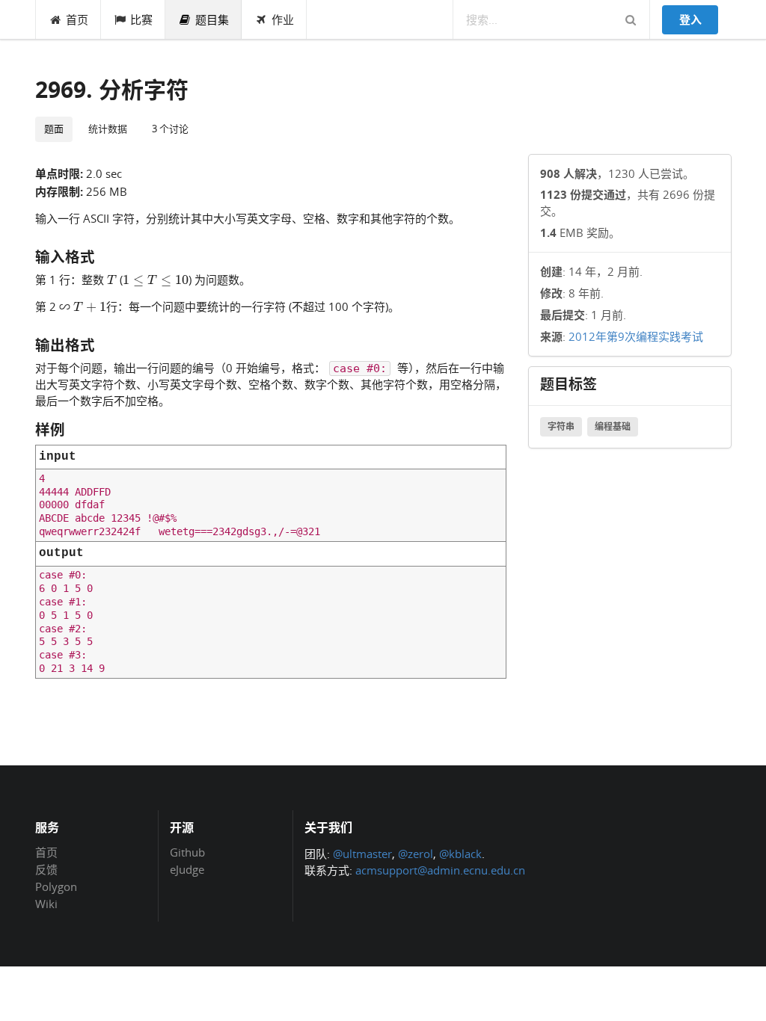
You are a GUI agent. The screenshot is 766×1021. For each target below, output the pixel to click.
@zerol (415, 853)
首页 (77, 19)
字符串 (561, 426)
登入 (690, 19)
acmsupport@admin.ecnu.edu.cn (440, 870)
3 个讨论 (170, 128)
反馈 (46, 869)
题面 (54, 128)
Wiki (46, 903)
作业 (283, 19)
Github (187, 853)
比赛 (141, 19)
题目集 (212, 19)
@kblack (460, 853)
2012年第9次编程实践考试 (636, 336)
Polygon (56, 886)
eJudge (187, 869)
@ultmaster (362, 853)
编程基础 (613, 426)
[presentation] (112, 279)
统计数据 (107, 128)
